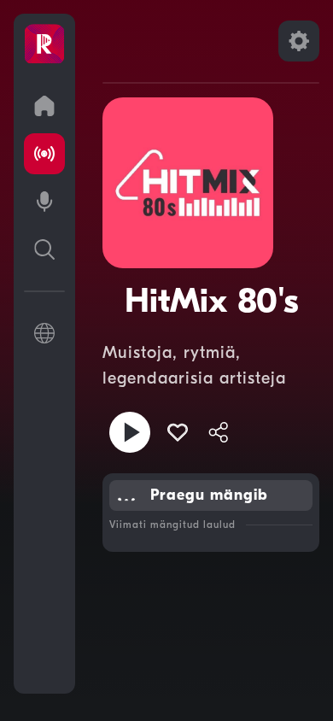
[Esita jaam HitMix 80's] (129, 432)
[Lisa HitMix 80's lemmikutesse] (178, 432)
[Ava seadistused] (298, 41)
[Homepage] (44, 44)
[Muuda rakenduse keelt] (44, 333)
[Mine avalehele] (44, 105)
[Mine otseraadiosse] (44, 153)
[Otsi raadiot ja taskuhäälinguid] (44, 249)
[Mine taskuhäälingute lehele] (44, 201)
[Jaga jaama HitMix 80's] (219, 432)
